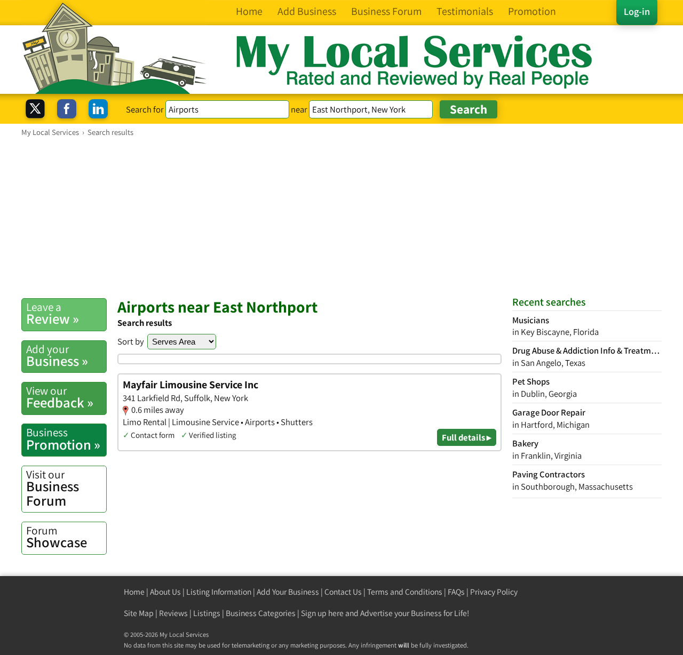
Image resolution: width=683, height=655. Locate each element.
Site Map (139, 613)
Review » (52, 313)
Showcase (56, 537)
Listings (206, 613)
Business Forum (52, 488)
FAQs (456, 592)
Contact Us (343, 592)
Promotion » (63, 439)
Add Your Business (288, 592)
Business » (57, 355)
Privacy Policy (494, 592)
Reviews (173, 613)
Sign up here (322, 613)
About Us (165, 592)
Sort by (130, 341)
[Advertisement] (341, 217)
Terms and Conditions (404, 592)
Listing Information (218, 592)
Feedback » (59, 397)
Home (134, 592)
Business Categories (261, 613)
